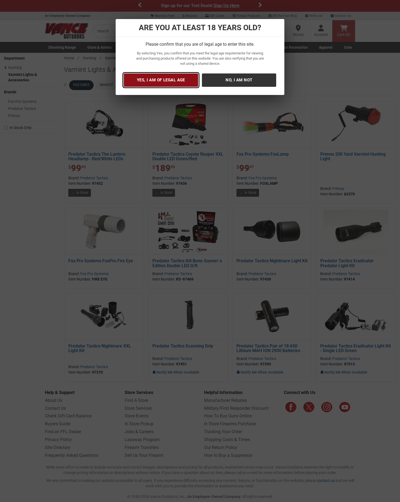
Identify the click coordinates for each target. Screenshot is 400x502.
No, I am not (239, 80)
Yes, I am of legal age (161, 80)
